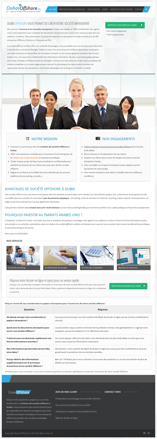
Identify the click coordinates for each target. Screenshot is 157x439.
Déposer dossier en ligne (67, 418)
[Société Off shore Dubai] (145, 433)
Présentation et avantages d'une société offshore (78, 398)
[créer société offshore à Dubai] (23, 7)
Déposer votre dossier (121, 9)
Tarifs (105, 9)
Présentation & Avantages (72, 9)
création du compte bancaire (25, 157)
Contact (139, 9)
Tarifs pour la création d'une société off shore (76, 411)
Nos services (93, 9)
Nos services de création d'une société (73, 405)
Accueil (52, 9)
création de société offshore (34, 403)
